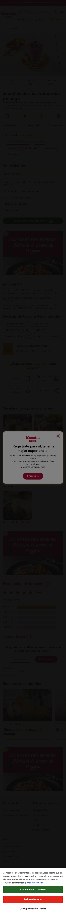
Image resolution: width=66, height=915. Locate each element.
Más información (35, 883)
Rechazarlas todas (33, 899)
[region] (33, 891)
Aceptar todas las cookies (33, 890)
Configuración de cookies (33, 909)
